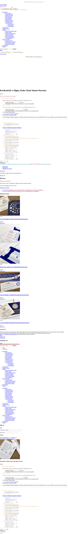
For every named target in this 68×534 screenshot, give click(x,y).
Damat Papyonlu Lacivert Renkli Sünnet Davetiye (13, 267)
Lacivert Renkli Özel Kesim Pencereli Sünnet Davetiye (14, 322)
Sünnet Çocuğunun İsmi (8, 122)
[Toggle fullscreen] (3, 532)
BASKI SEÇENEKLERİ (8, 98)
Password (2, 432)
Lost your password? (4, 437)
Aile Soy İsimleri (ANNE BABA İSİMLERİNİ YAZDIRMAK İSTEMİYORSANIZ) (21, 138)
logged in (7, 185)
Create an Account (11, 438)
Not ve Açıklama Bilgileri (8, 153)
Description (5, 166)
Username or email (4, 430)
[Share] (1, 532)
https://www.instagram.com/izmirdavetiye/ (9, 334)
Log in (2, 435)
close (1, 343)
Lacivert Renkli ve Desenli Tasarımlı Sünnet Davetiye (14, 295)
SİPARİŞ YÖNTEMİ (7, 168)
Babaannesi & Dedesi (7, 143)
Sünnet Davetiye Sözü (7, 125)
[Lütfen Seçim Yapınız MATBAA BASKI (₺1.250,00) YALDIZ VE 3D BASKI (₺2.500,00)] (12, 102)
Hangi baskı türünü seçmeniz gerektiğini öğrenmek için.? (17, 100)
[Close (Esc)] (0, 532)
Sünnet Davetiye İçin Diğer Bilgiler (10, 146)
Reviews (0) (5, 167)
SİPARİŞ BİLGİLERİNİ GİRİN (9, 114)
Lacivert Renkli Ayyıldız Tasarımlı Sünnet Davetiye (14, 219)
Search (14, 49)
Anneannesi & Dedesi (7, 141)
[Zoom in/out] (4, 532)
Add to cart (3, 162)
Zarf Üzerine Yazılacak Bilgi (9, 112)
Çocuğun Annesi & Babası (8, 135)
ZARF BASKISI (6, 105)
